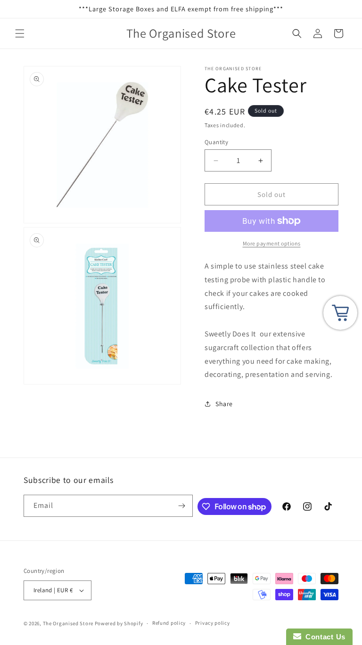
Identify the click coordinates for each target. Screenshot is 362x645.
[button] (19, 33)
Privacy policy (212, 623)
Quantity (216, 142)
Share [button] (224, 404)
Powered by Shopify (119, 623)
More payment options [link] (272, 243)
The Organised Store (68, 623)
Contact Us (323, 637)
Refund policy (169, 623)
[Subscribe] (182, 506)
